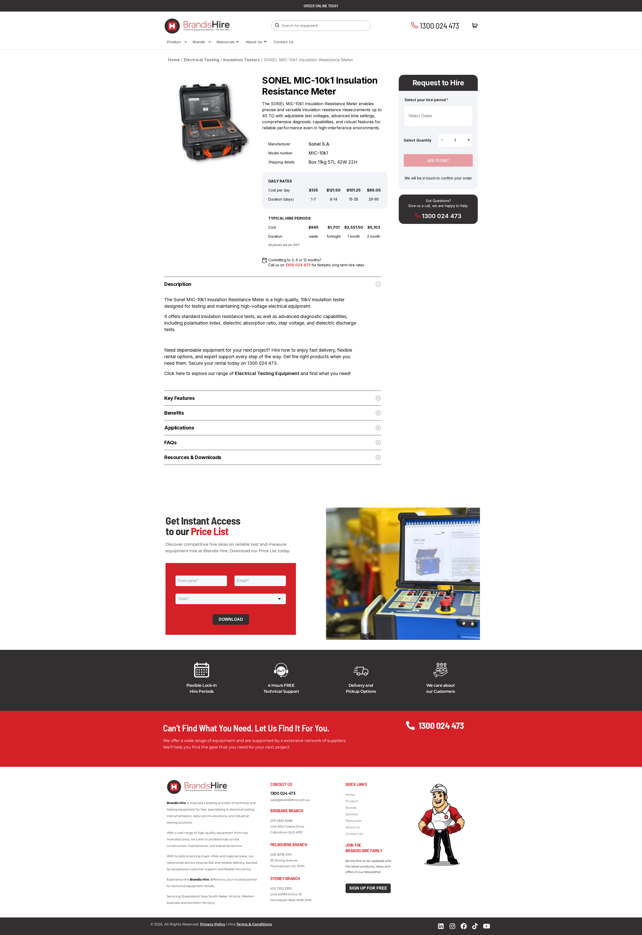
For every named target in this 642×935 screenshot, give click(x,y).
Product (174, 42)
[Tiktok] (475, 926)
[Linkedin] (441, 926)
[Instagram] (452, 926)
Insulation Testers (241, 59)
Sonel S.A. (319, 144)
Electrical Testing (201, 59)
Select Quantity (417, 140)
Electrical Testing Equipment (267, 373)
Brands (199, 42)
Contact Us (283, 42)
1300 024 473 (438, 25)
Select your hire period (426, 100)
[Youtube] (486, 926)
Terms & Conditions (254, 924)
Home (174, 59)
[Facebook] (463, 926)
